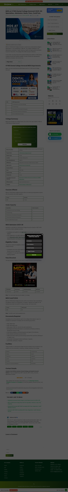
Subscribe (34, 254)
